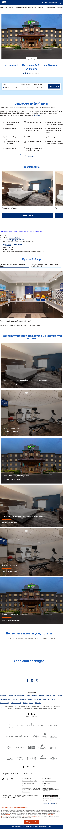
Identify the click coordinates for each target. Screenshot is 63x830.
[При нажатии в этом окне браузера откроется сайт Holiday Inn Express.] (31, 747)
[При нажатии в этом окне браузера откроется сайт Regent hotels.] (20, 725)
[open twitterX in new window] (36, 680)
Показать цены (54, 86)
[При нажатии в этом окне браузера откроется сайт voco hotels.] (27, 736)
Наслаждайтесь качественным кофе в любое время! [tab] (45, 265)
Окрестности (51, 7)
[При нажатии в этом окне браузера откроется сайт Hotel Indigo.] (9, 736)
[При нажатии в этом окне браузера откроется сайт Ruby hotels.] (36, 736)
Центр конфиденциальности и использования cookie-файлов (31, 789)
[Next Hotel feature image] (34, 59)
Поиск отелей (46, 783)
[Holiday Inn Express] (4, 2)
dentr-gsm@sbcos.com (15, 240)
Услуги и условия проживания (26, 7)
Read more (38, 115)
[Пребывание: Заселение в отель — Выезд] (10, 88)
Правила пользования (28, 785)
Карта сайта (26, 792)
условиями (7, 814)
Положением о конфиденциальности (31, 816)
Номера (11, 7)
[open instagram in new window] (31, 680)
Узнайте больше (49, 803)
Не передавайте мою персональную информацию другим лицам (50, 789)
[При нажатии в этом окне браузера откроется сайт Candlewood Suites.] (52, 758)
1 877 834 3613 (20, 797)
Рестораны (41, 7)
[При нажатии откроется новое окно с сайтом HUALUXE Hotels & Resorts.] (44, 736)
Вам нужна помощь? (28, 783)
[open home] (2, 707)
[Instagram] (12, 779)
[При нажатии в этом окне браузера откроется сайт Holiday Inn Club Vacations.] (42, 758)
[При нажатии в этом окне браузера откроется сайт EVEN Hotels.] (20, 747)
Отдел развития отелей (49, 781)
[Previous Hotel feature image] (28, 59)
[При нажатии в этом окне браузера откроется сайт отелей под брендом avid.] (10, 758)
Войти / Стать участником (50, 2)
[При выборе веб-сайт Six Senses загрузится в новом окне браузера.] (10, 725)
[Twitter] (7, 779)
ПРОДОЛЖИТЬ (31, 822)
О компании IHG (27, 778)
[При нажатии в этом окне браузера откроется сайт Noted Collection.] (18, 736)
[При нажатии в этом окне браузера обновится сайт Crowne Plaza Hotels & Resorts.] (10, 747)
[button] (60, 2)
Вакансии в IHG (46, 778)
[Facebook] (3, 779)
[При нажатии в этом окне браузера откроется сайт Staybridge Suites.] (31, 758)
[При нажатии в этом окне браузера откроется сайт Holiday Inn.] (42, 747)
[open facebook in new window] (26, 680)
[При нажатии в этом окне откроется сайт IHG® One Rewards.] (31, 767)
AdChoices (45, 785)
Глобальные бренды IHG (29, 781)
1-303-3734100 (14, 238)
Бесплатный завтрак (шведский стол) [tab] (12, 265)
